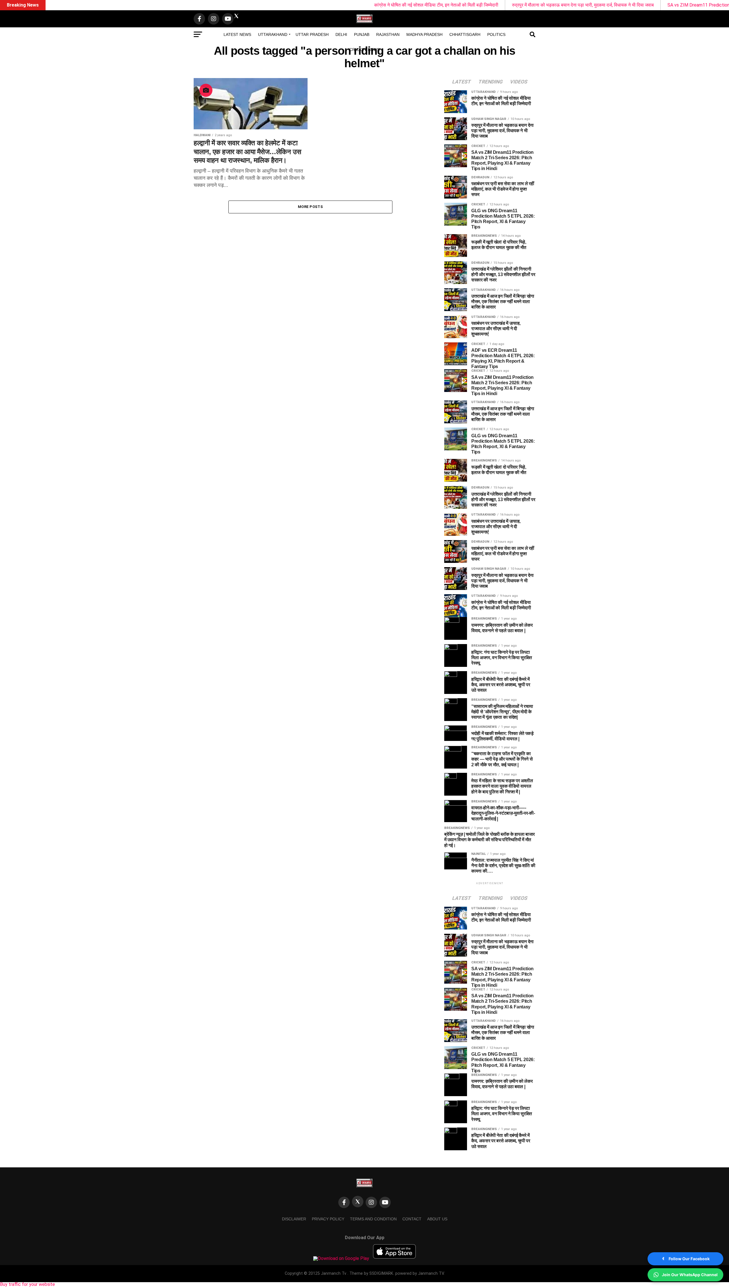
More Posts (310, 207)
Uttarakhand (272, 34)
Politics (496, 34)
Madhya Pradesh (424, 34)
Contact (411, 1219)
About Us (437, 1219)
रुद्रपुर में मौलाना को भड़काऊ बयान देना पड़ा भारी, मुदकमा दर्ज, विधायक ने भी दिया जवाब (513, 5)
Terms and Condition (373, 1219)
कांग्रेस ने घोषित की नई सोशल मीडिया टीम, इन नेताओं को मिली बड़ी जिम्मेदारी (366, 5)
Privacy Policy (328, 1219)
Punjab (361, 34)
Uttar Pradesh (312, 34)
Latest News (237, 34)
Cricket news (364, 49)
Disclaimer (294, 1219)
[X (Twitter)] (357, 1201)
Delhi (341, 34)
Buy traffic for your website (27, 1284)
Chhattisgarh (464, 34)
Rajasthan (388, 34)
